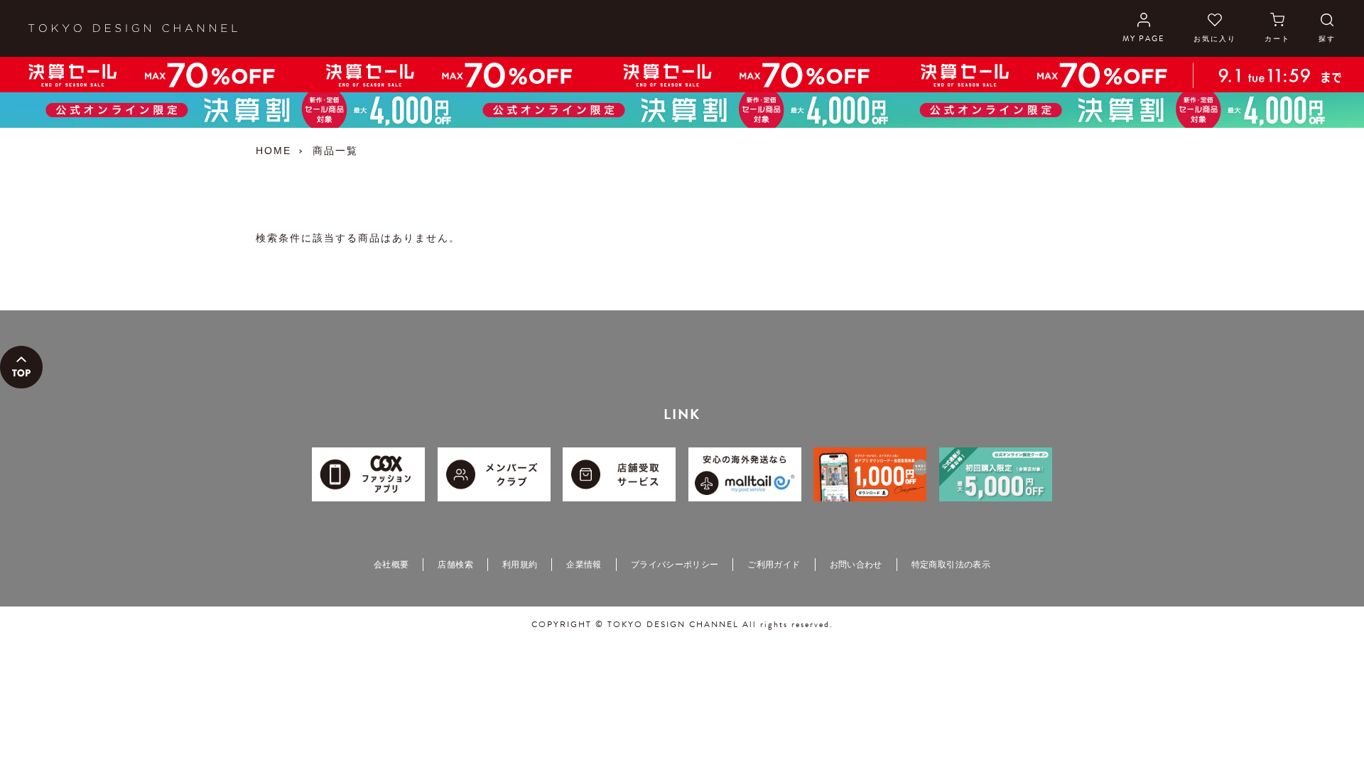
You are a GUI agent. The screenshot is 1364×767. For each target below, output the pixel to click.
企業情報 (583, 565)
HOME (273, 150)
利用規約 (519, 565)
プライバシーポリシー (675, 565)
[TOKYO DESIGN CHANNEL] (132, 28)
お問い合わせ (856, 565)
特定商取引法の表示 (950, 565)
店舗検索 (455, 565)
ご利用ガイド (773, 565)
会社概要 (391, 565)
